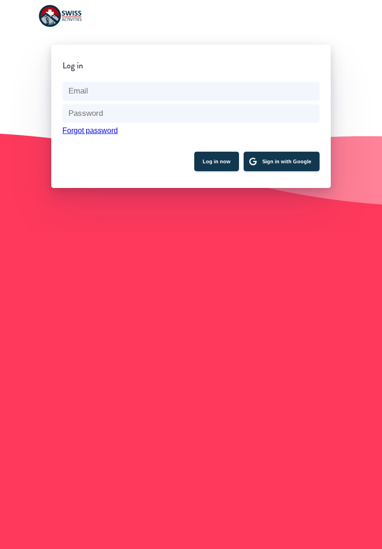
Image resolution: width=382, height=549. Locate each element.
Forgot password (90, 130)
